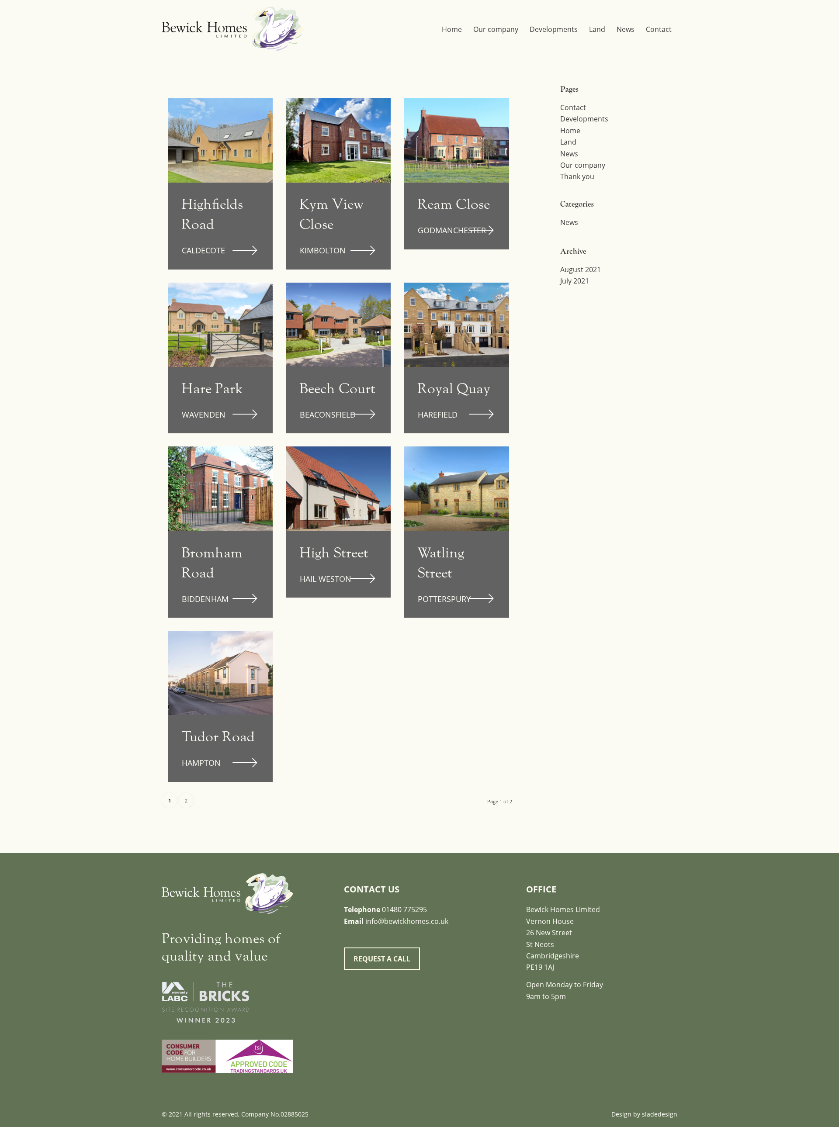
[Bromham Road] (220, 488)
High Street (333, 552)
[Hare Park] (220, 325)
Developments (584, 119)
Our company (582, 165)
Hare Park (212, 388)
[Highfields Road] (220, 140)
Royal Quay (453, 388)
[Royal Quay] (456, 325)
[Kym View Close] (338, 140)
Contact (573, 107)
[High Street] (338, 488)
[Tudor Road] (220, 673)
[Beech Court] (338, 325)
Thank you (577, 176)
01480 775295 (404, 909)
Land (568, 142)
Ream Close (453, 204)
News (569, 154)
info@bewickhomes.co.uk (406, 921)
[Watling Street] (456, 488)
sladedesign (659, 1114)
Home (570, 130)
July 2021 (574, 281)
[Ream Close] (456, 140)
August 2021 (580, 269)
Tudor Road (218, 736)
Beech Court (337, 388)
